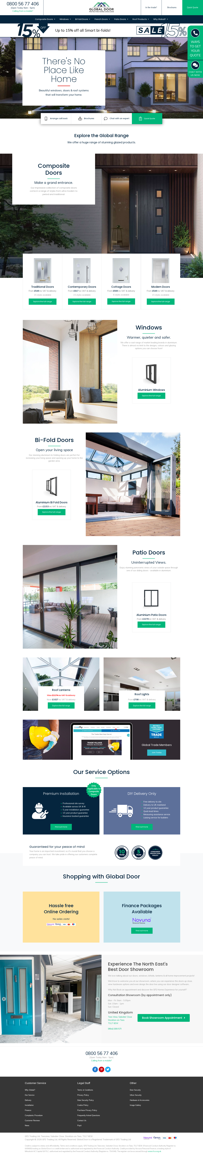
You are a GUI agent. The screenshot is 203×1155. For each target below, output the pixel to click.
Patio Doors (120, 19)
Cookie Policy (82, 1105)
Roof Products (140, 19)
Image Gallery (135, 1105)
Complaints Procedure (34, 1115)
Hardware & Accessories (139, 1100)
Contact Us (81, 1120)
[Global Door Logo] (101, 7)
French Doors (101, 19)
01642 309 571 (114, 1028)
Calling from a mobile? (22, 11)
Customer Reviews (32, 1120)
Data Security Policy (85, 1100)
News (27, 1125)
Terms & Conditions (85, 1090)
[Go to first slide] (98, 999)
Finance (28, 1110)
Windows (64, 19)
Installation (29, 1105)
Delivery (28, 1100)
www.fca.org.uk (154, 1151)
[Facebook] (95, 1069)
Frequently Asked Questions (88, 1115)
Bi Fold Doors (82, 19)
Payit (79, 1125)
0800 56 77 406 (23, 3)
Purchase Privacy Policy (87, 1110)
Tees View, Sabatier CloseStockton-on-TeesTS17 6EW (120, 1020)
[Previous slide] (4, 999)
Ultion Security (136, 1095)
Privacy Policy (83, 1095)
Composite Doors (44, 19)
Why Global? (159, 19)
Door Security (135, 1090)
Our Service (29, 1095)
